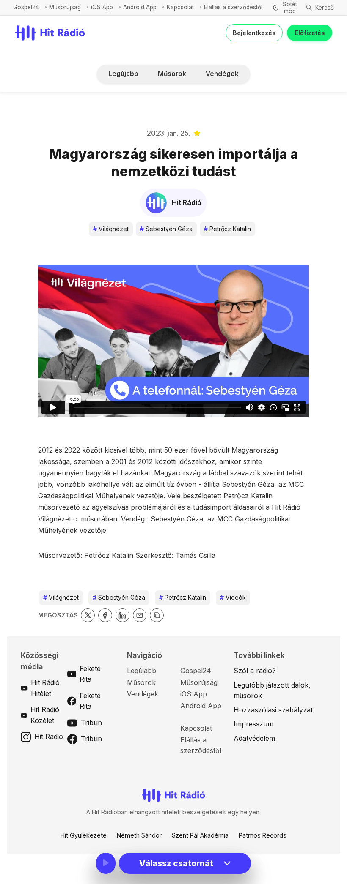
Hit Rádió (48, 736)
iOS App (102, 7)
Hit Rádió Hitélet (45, 688)
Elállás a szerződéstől (233, 7)
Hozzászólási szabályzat (273, 710)
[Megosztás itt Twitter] (88, 615)
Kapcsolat (180, 7)
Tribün (91, 722)
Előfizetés (310, 32)
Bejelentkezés (254, 32)
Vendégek (222, 74)
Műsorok (172, 74)
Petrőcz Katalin (227, 228)
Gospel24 (26, 7)
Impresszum (253, 724)
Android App (140, 7)
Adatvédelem (254, 738)
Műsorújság (65, 7)
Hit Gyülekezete (84, 835)
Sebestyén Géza (166, 228)
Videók (233, 597)
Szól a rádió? (255, 670)
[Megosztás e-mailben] (140, 615)
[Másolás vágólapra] (157, 615)
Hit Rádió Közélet (44, 715)
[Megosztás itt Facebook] (105, 615)
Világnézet (111, 228)
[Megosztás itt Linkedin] (122, 615)
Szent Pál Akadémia (200, 835)
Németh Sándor (139, 835)
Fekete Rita (90, 674)
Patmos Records (262, 835)
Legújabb (123, 74)
